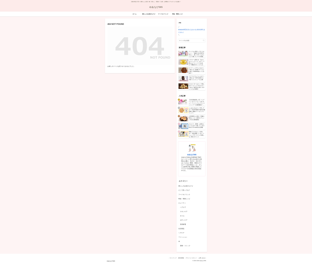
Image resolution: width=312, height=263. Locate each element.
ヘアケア (183, 207)
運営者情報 (181, 258)
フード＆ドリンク (184, 194)
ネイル (182, 216)
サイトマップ (173, 258)
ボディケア (183, 220)
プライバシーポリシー (191, 258)
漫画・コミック (185, 245)
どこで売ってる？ (184, 190)
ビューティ (182, 203)
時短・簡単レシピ (184, 199)
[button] (203, 40)
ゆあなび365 (191, 154)
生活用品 (181, 228)
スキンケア (183, 211)
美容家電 (183, 224)
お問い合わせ (202, 258)
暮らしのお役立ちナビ (185, 186)
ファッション (182, 237)
